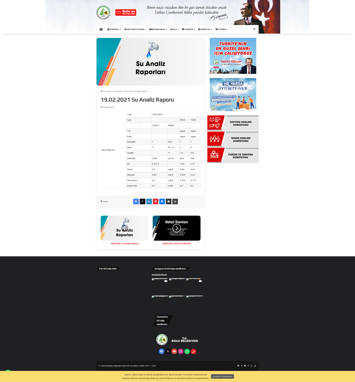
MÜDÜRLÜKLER (158, 29)
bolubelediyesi (159, 274)
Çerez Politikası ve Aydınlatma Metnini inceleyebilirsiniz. (184, 378)
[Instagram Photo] (177, 286)
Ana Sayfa (106, 91)
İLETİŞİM (221, 29)
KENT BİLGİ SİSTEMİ (135, 29)
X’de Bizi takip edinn (108, 268)
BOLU (174, 29)
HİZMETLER (205, 29)
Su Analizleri (117, 91)
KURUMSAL (114, 29)
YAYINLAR (188, 29)
